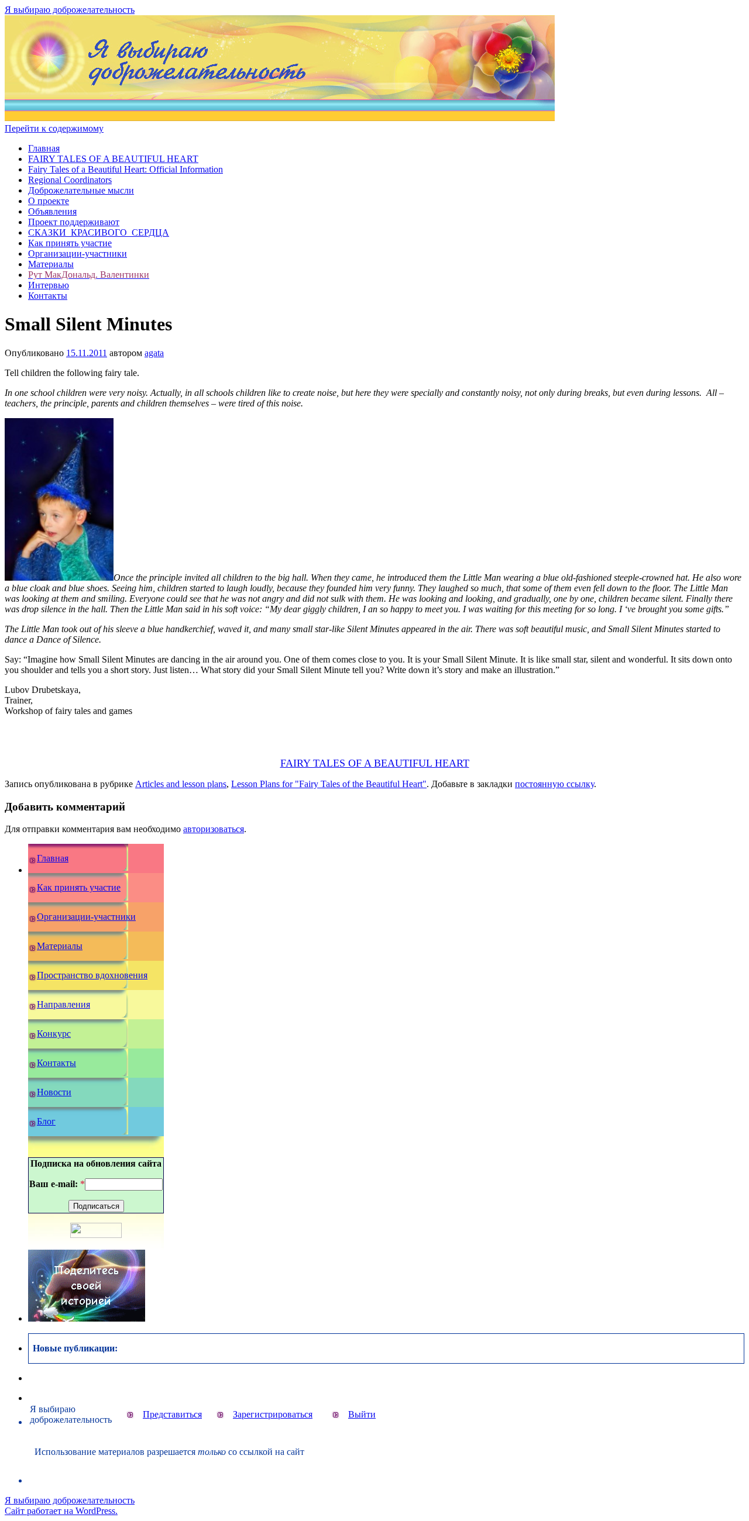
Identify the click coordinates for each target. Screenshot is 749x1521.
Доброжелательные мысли (81, 190)
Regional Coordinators (70, 180)
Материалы (51, 264)
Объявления (52, 211)
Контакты (47, 296)
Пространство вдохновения (92, 975)
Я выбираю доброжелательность (70, 10)
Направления (63, 1004)
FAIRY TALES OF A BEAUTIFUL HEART (113, 159)
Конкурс (54, 1034)
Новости (54, 1092)
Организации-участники (77, 253)
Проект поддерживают (73, 222)
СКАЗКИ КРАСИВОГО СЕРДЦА (98, 232)
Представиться (172, 1414)
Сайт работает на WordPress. (61, 1511)
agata (154, 353)
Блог (46, 1121)
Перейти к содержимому (54, 128)
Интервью (48, 285)
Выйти (362, 1414)
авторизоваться (213, 829)
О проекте (48, 201)
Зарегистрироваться (272, 1414)
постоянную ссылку (554, 784)
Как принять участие (70, 243)
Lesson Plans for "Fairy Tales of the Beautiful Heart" (329, 784)
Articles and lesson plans (180, 784)
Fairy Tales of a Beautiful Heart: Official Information (125, 169)
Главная (44, 148)
